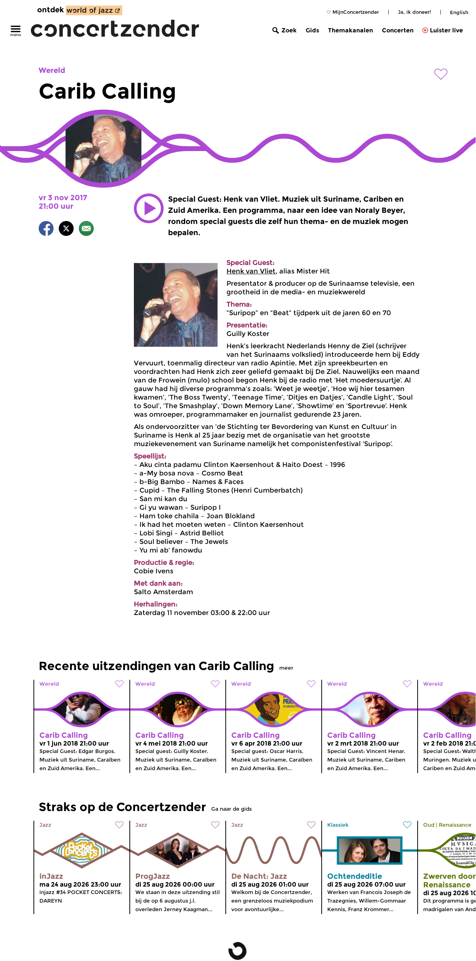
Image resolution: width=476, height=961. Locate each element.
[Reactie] (86, 229)
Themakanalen (350, 30)
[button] (149, 208)
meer (286, 667)
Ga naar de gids (231, 808)
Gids (312, 30)
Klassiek (337, 824)
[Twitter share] (66, 229)
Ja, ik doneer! (414, 12)
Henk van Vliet (251, 271)
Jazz (45, 824)
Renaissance (455, 824)
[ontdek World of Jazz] (94, 10)
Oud (428, 824)
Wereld (52, 70)
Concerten (398, 30)
